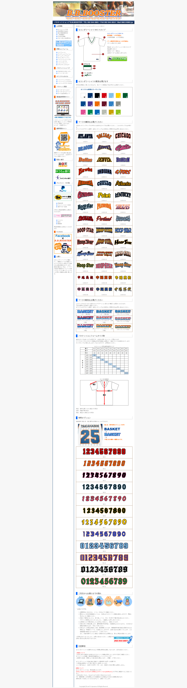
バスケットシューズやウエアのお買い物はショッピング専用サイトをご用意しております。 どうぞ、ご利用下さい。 (63, 122)
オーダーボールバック (64, 91)
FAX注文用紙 (61, 36)
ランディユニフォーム (64, 54)
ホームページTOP (63, 29)
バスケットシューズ (63, 68)
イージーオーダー (63, 73)
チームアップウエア (63, 56)
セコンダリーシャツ (94, 26)
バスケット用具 (61, 86)
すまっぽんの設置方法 (64, 38)
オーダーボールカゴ (63, 90)
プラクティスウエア (63, 64)
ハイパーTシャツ (63, 63)
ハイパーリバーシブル (64, 59)
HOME (78, 26)
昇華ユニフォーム (62, 49)
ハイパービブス (62, 61)
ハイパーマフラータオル (65, 83)
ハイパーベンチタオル (64, 80)
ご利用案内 (61, 34)
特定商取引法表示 (63, 31)
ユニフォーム (84, 26)
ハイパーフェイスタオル (65, 81)
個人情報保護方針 (63, 33)
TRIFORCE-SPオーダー (64, 71)
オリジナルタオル (62, 76)
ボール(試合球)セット (64, 93)
